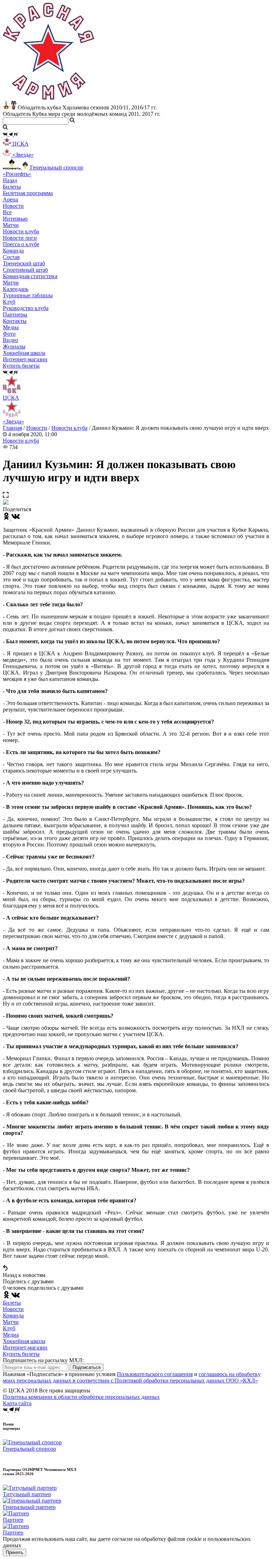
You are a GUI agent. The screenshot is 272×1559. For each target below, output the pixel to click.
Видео (10, 340)
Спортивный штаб (25, 270)
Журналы (14, 346)
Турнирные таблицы (28, 295)
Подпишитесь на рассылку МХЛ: (43, 1360)
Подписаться (87, 1367)
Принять (14, 1552)
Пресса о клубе (21, 244)
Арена (10, 199)
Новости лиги (20, 238)
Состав (11, 257)
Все (7, 212)
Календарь (15, 289)
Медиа (11, 1335)
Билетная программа (28, 193)
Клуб (9, 1328)
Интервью (15, 219)
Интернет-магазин (25, 1347)
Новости (36, 428)
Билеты (12, 1303)
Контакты (15, 321)
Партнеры (15, 315)
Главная (12, 428)
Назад (10, 180)
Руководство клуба (26, 308)
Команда (13, 1315)
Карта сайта (17, 1403)
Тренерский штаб (24, 263)
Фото (9, 334)
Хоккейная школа (24, 1341)
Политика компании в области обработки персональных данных (81, 1397)
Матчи (11, 225)
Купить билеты (21, 1354)
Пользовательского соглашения (155, 1374)
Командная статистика (30, 276)
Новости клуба (21, 231)
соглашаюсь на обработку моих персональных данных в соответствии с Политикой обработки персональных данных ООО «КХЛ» (132, 1377)
